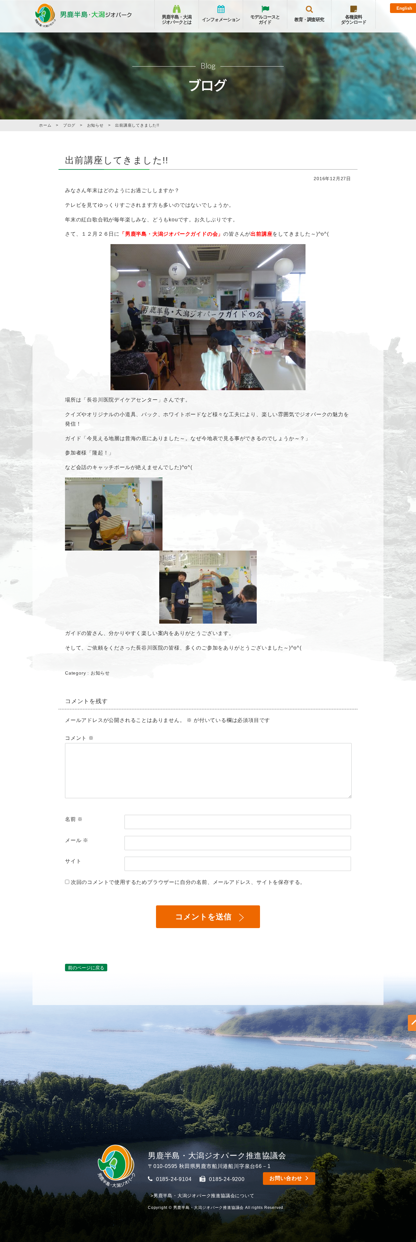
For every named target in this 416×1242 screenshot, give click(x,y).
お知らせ (100, 673)
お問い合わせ (285, 1178)
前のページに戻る (86, 967)
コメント (79, 738)
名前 (74, 819)
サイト (73, 861)
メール (76, 840)
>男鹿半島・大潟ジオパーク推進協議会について (202, 1195)
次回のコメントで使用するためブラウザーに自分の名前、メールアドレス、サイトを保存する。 (188, 882)
